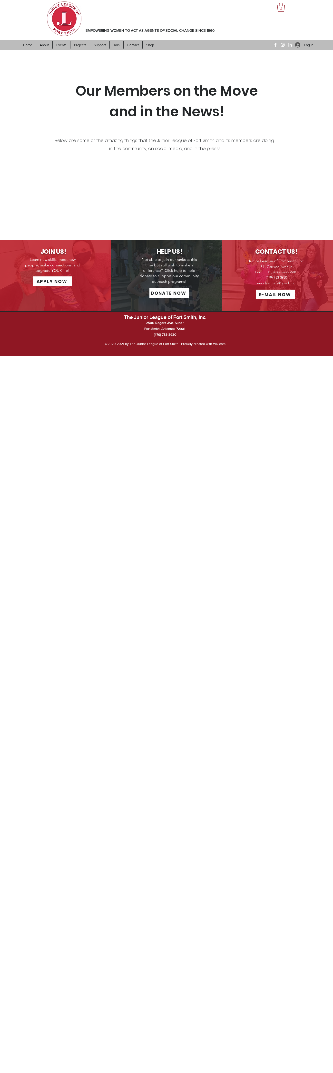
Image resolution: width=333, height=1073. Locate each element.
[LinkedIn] (290, 44)
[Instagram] (282, 44)
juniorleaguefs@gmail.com (276, 283)
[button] (281, 7)
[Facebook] (275, 44)
